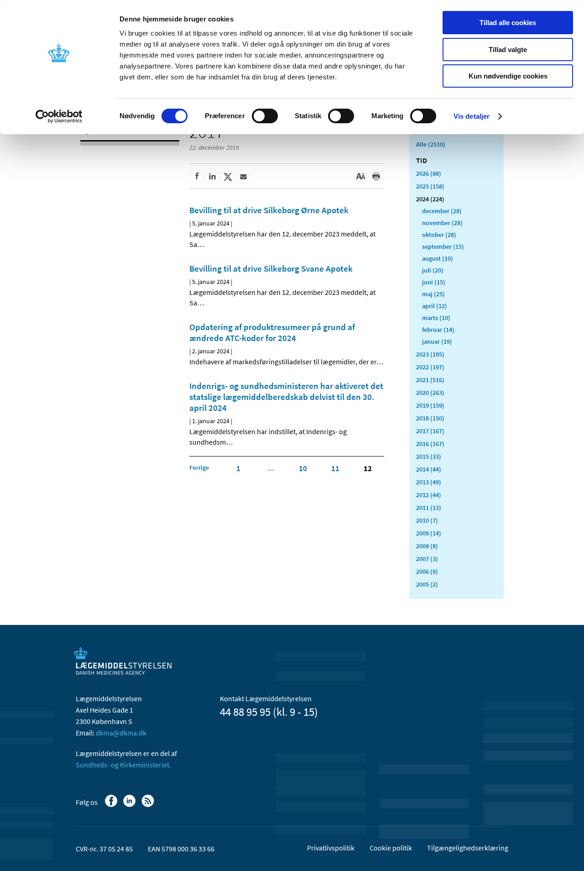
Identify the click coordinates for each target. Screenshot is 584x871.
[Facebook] (112, 805)
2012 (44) (428, 495)
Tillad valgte (508, 49)
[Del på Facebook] (196, 176)
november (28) (442, 223)
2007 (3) (427, 559)
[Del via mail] (243, 176)
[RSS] (148, 805)
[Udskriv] (376, 176)
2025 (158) (430, 186)
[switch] (265, 116)
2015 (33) (428, 456)
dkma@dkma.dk (121, 732)
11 (335, 468)
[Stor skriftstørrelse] (360, 176)
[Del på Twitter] (227, 176)
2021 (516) (430, 380)
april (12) (434, 306)
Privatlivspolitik (331, 847)
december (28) (442, 211)
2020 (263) (430, 392)
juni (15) (433, 282)
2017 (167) (430, 431)
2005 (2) (427, 584)
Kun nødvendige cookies (508, 76)
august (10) (437, 258)
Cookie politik (391, 847)
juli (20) (432, 270)
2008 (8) (427, 546)
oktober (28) (439, 235)
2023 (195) (430, 354)
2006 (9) (427, 571)
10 (303, 468)
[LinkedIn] (130, 805)
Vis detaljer (472, 116)
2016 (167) (430, 444)
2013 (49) (428, 482)
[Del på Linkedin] (212, 176)
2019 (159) (430, 405)
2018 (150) (430, 418)
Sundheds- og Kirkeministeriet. (123, 764)
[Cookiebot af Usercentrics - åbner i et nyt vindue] (59, 116)
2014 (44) (428, 469)
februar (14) (438, 329)
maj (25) (433, 294)
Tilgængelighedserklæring (467, 847)
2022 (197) (430, 367)
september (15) (443, 246)
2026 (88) (428, 173)
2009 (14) (428, 533)
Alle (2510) (430, 144)
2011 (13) (428, 508)
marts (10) (436, 318)
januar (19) (437, 341)
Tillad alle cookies (508, 22)
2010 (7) (427, 520)
